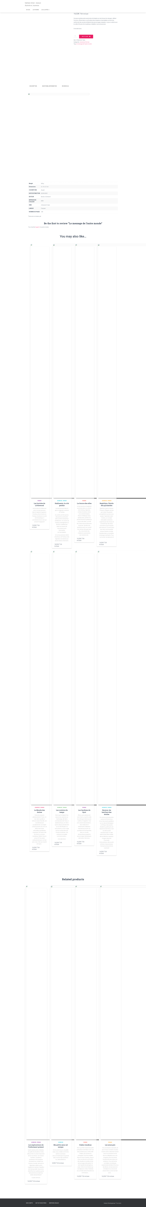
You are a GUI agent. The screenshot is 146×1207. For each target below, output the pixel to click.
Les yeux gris (110, 1145)
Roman (87, 42)
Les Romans (36, 9)
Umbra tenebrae (85, 1145)
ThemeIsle (118, 1203)
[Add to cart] (46, 526)
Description (33, 86)
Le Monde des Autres (39, 811)
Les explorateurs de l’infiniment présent (36, 1146)
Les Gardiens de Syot (84, 811)
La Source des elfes (84, 503)
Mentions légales (54, 1203)
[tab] (34, 86)
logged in (37, 227)
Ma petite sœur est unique (60, 1146)
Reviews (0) (65, 86)
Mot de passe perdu (41, 1203)
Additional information (49, 86)
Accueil (28, 9)
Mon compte (29, 1203)
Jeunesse (82, 42)
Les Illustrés (45, 9)
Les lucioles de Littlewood (39, 504)
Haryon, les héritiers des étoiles (106, 812)
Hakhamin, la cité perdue (62, 504)
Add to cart (85, 36)
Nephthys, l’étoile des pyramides (106, 504)
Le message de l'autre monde (84, 44)
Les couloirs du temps (62, 811)
